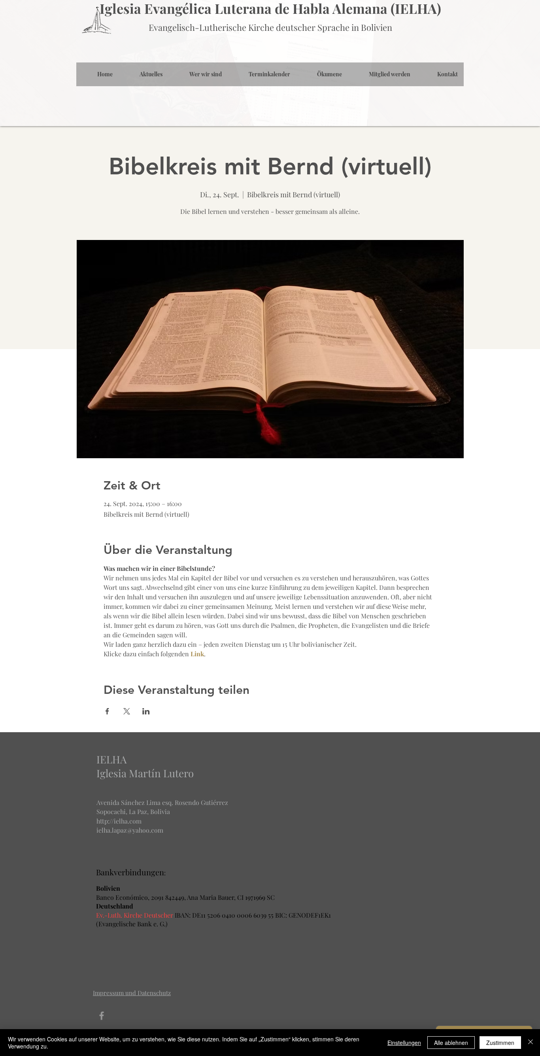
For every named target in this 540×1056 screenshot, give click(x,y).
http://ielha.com (119, 821)
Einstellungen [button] (404, 1043)
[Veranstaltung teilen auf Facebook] (107, 711)
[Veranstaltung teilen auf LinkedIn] (146, 711)
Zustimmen (500, 1043)
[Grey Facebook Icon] (101, 1015)
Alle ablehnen (451, 1043)
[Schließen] (530, 1042)
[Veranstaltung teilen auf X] (126, 711)
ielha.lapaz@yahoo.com (129, 830)
